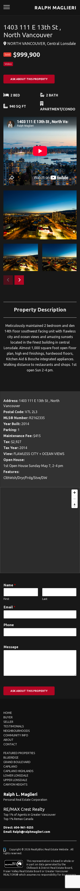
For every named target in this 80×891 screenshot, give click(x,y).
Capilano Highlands (18, 771)
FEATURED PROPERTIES (19, 753)
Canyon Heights (15, 784)
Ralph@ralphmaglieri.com (31, 831)
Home (7, 713)
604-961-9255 (23, 827)
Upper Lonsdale (15, 780)
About (8, 739)
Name (10, 585)
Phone (9, 625)
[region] (40, 530)
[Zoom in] (74, 492)
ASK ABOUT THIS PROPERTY (29, 79)
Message (11, 647)
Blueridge (11, 757)
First (6, 598)
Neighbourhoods (16, 730)
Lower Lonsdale (15, 775)
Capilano (10, 766)
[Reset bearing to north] (74, 505)
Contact (10, 744)
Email (9, 607)
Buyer (8, 717)
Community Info (15, 735)
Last (44, 598)
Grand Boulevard (17, 762)
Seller (8, 721)
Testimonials (13, 726)
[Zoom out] (74, 499)
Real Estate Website (57, 849)
